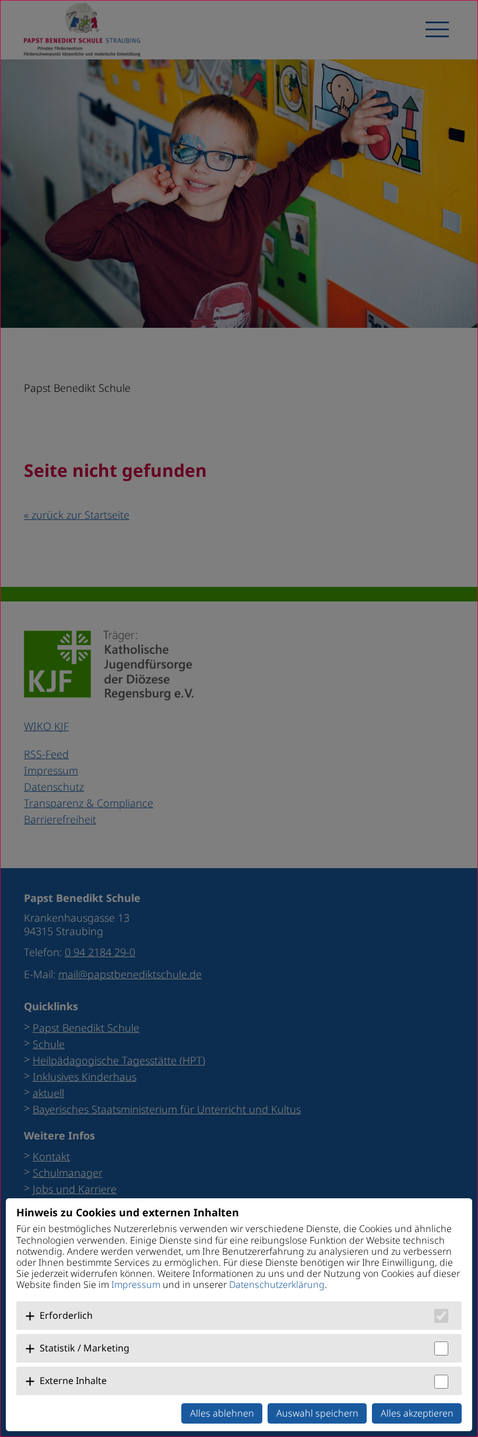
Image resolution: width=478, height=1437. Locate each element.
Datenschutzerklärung (277, 1284)
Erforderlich (66, 1315)
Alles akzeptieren (417, 1413)
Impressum (135, 1284)
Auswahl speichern (317, 1413)
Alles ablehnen (222, 1413)
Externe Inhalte (73, 1380)
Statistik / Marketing (84, 1348)
